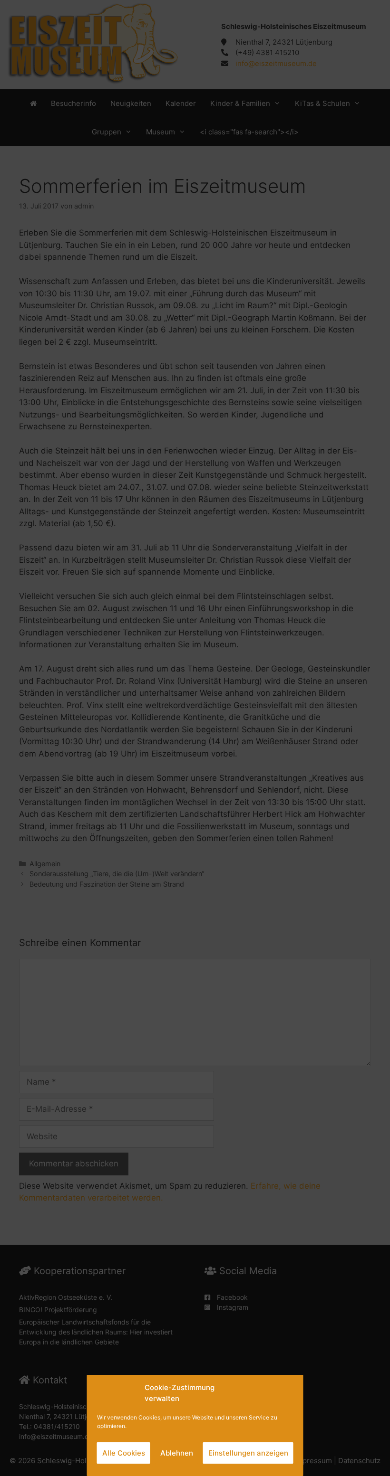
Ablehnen (176, 1452)
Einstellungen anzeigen (248, 1452)
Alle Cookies (123, 1452)
